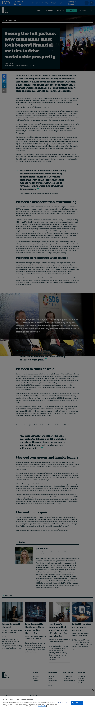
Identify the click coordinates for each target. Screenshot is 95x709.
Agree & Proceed (77, 702)
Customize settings (63, 702)
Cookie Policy (42, 706)
